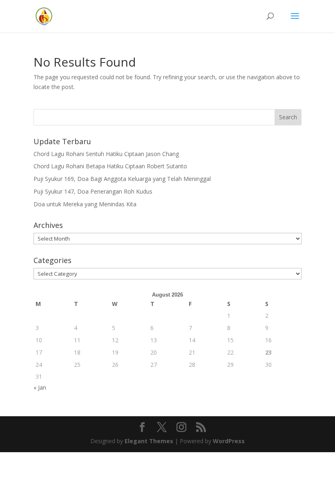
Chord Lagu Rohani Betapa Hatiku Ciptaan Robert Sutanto (110, 166)
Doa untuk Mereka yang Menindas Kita (85, 204)
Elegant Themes (149, 441)
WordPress (229, 441)
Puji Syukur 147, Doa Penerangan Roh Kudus (93, 191)
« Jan (40, 387)
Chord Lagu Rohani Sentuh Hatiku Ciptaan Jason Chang (106, 154)
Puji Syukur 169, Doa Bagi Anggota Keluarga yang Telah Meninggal (122, 179)
